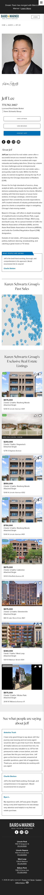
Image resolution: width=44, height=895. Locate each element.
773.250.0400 (22, 872)
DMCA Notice (20, 883)
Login (35, 17)
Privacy (24, 880)
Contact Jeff (22, 133)
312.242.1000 (22, 846)
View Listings (22, 119)
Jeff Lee (18, 25)
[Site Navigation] (41, 2)
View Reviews (22, 126)
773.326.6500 (22, 855)
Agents (10, 25)
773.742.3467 (9, 105)
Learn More (26, 8)
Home (3, 25)
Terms (32, 880)
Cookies (38, 880)
